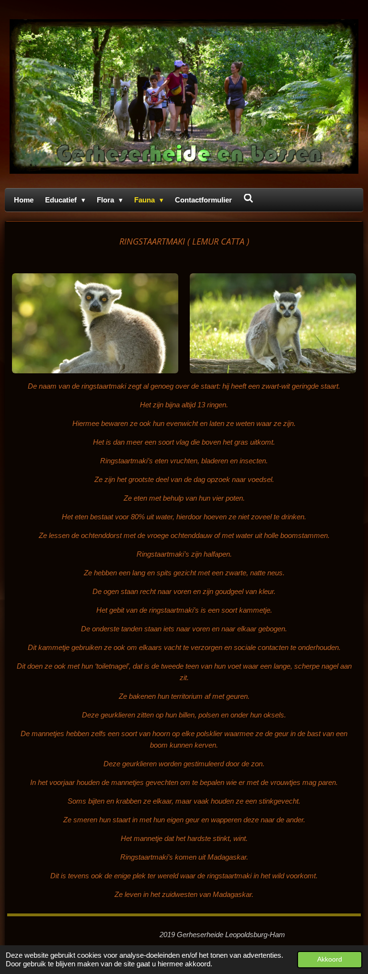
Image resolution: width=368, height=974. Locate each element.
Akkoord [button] (329, 959)
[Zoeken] (248, 198)
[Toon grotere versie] (95, 323)
